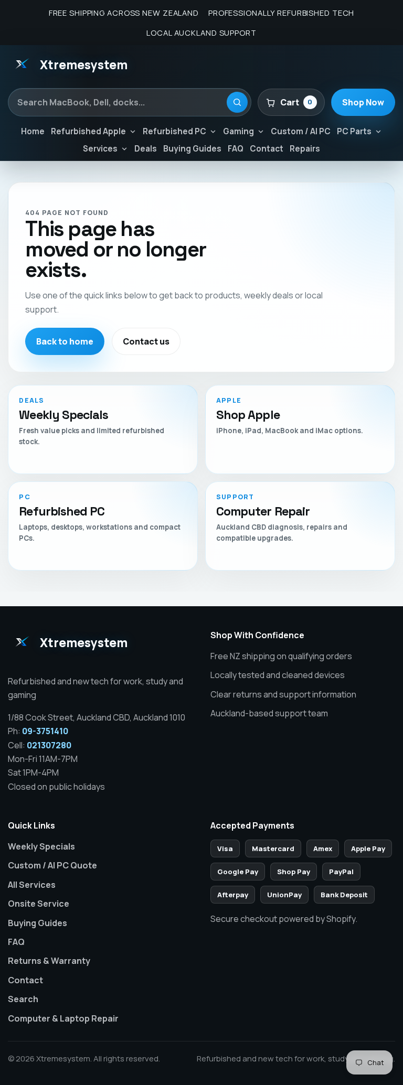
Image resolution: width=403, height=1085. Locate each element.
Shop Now (363, 102)
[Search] (237, 102)
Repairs (305, 148)
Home (33, 131)
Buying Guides (192, 148)
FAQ (235, 148)
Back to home (64, 341)
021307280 (49, 745)
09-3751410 (45, 731)
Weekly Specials (41, 846)
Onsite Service (38, 903)
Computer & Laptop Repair (63, 1018)
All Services (32, 884)
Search (23, 999)
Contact (266, 148)
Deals (145, 148)
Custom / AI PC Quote (52, 865)
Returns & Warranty (49, 960)
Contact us (146, 341)
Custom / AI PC (301, 131)
